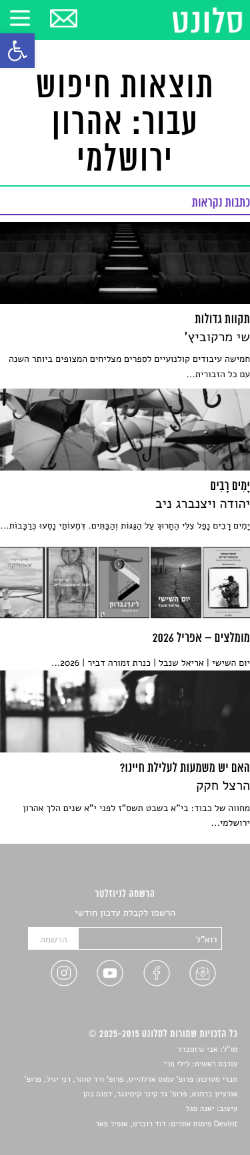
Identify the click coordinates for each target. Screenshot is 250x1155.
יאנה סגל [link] (200, 1109)
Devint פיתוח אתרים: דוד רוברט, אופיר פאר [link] (166, 1124)
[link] (17, 50)
